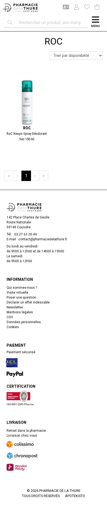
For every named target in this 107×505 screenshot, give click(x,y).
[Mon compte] (74, 7)
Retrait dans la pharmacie (26, 431)
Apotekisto (75, 496)
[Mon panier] (97, 7)
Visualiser (29, 77)
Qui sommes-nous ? (22, 288)
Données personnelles (24, 322)
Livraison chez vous (22, 435)
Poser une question (21, 297)
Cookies (13, 327)
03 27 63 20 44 (25, 234)
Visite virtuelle (17, 292)
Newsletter (15, 307)
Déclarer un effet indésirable (28, 302)
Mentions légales (20, 312)
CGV (10, 317)
